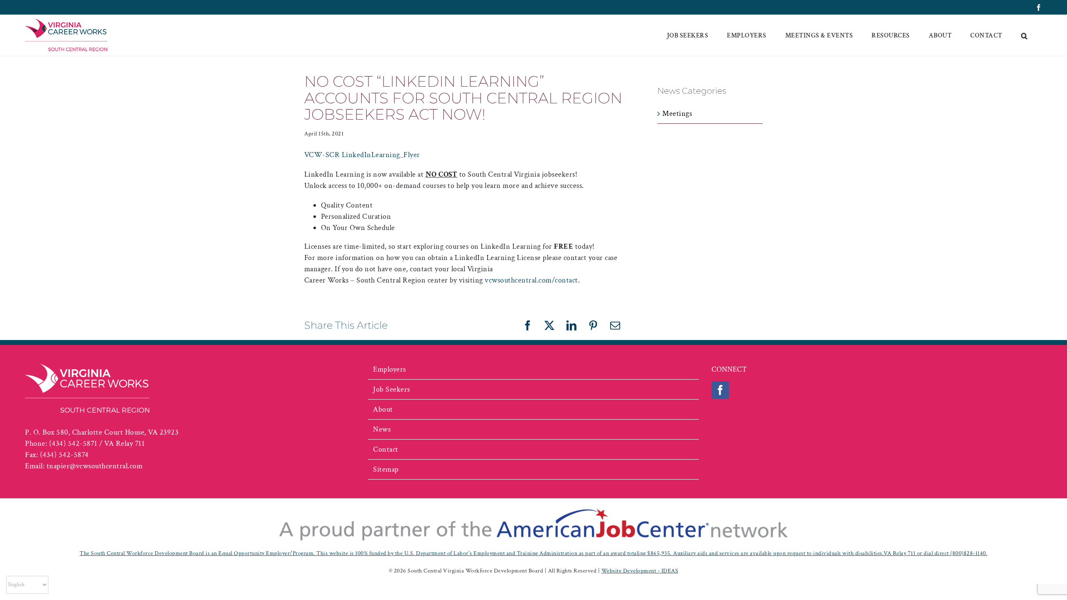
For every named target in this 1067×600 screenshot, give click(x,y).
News (382, 429)
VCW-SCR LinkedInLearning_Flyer (362, 155)
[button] (1024, 36)
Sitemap (386, 469)
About (383, 409)
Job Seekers (391, 389)
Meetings (677, 113)
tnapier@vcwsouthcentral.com (95, 466)
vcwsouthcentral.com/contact (531, 280)
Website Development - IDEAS (640, 571)
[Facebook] (720, 390)
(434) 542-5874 (64, 455)
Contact (385, 449)
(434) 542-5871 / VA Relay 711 (97, 443)
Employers (389, 369)
